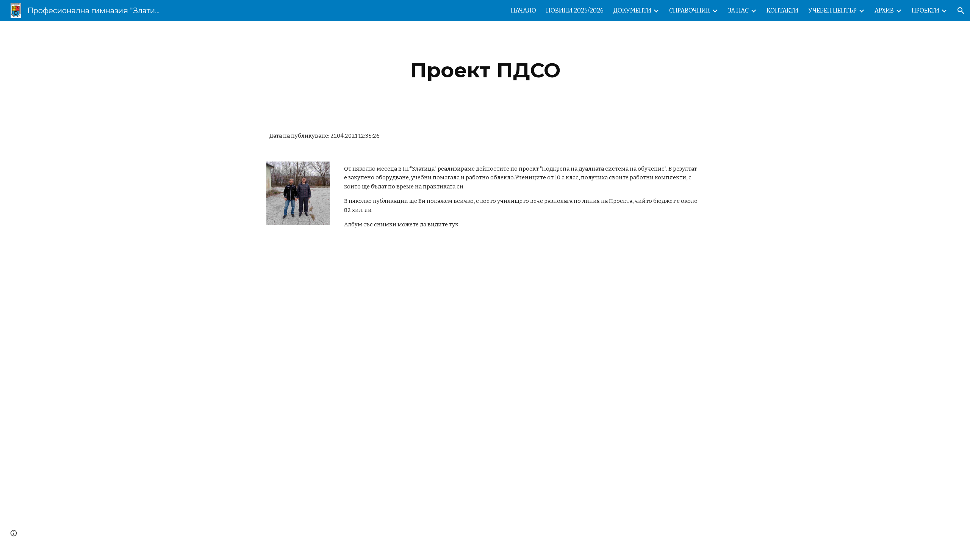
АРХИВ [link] (884, 10)
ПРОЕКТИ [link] (925, 10)
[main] (485, 70)
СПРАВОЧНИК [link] (689, 10)
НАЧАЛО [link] (523, 10)
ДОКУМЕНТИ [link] (632, 10)
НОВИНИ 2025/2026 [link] (575, 10)
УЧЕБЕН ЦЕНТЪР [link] (832, 10)
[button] (961, 11)
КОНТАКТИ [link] (782, 10)
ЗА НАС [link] (738, 10)
